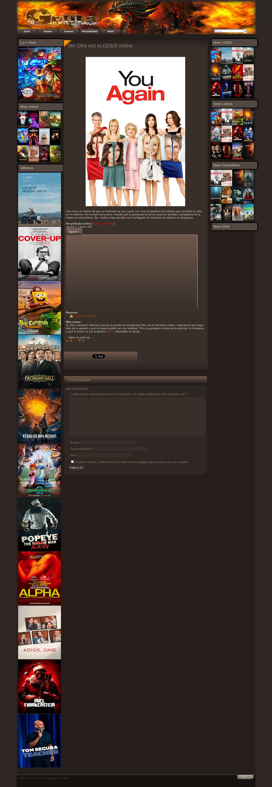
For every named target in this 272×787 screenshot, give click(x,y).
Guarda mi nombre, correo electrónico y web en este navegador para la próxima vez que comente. (131, 462)
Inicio (27, 31)
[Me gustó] (67, 340)
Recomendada (89, 31)
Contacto (36, 778)
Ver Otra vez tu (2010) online (100, 46)
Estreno (48, 31)
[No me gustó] (79, 340)
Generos (68, 31)
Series (111, 31)
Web (72, 455)
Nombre (75, 442)
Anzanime (63, 778)
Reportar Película (85, 315)
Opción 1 (74, 231)
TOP (247, 776)
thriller (110, 331)
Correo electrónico (81, 448)
